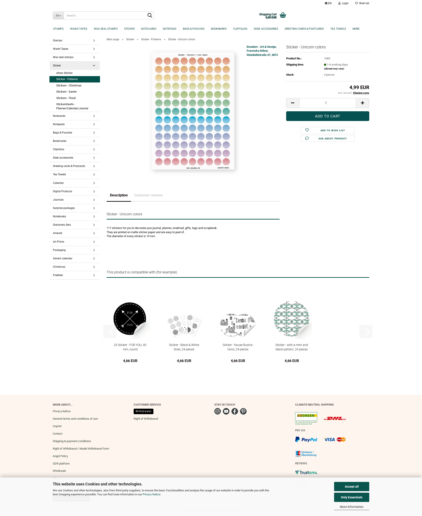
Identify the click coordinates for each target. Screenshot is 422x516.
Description (119, 195)
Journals (58, 199)
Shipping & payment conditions (72, 441)
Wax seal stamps (106, 28)
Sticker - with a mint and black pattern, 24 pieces (291, 347)
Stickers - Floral (66, 98)
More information (352, 507)
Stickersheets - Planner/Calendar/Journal (72, 106)
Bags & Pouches (193, 28)
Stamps (58, 28)
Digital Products (62, 191)
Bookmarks (219, 28)
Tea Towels (338, 28)
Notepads (169, 28)
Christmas (59, 266)
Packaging (59, 250)
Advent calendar (62, 258)
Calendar (58, 183)
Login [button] (345, 3)
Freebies (58, 275)
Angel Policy (60, 456)
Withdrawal (143, 411)
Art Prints (58, 241)
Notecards (148, 28)
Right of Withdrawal (146, 418)
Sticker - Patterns (67, 79)
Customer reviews (148, 195)
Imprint (57, 426)
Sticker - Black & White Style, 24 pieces (184, 347)
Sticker (129, 28)
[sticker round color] (193, 110)
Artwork (57, 233)
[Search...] (150, 16)
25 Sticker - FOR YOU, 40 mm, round (130, 347)
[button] (328, 3)
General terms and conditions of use (75, 418)
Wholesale (59, 470)
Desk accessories (266, 28)
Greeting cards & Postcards (304, 28)
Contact (57, 433)
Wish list (363, 3)
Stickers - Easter (66, 91)
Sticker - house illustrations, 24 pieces (238, 347)
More (356, 28)
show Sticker (64, 73)
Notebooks (59, 216)
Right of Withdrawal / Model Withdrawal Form (81, 448)
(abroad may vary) (334, 68)
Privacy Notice (151, 494)
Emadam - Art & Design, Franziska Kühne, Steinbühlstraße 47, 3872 (262, 51)
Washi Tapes (78, 28)
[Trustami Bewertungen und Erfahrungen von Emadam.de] (306, 472)
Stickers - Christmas (69, 85)
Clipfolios (240, 28)
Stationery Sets (62, 224)
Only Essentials (351, 497)
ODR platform (61, 463)
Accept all (352, 486)
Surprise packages (64, 208)
